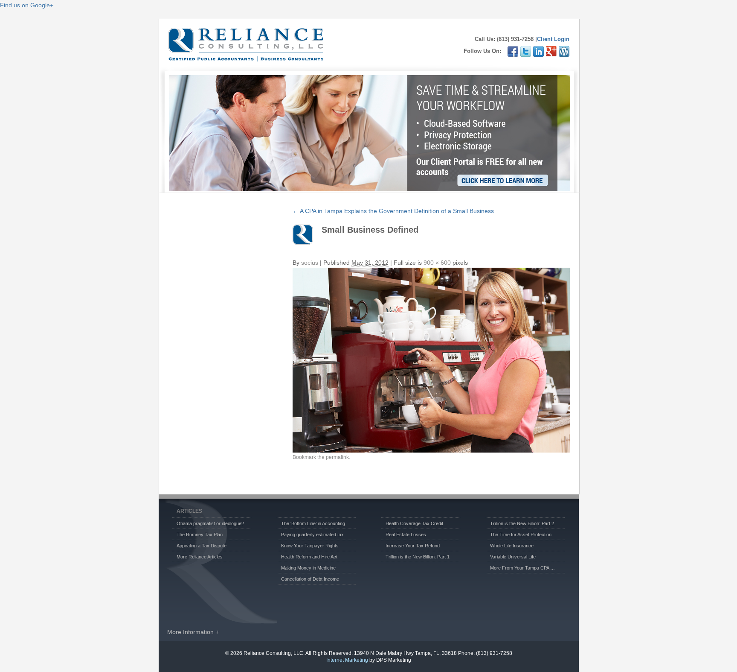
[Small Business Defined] (431, 360)
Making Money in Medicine (308, 567)
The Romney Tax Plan (200, 534)
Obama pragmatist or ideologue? (210, 523)
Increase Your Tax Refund (413, 545)
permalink (337, 457)
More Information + (193, 631)
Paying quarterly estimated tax (312, 534)
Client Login (553, 39)
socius (309, 262)
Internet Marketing (347, 660)
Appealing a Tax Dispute (201, 545)
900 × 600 (437, 262)
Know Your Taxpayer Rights (310, 545)
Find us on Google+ (26, 5)
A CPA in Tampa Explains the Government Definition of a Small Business (393, 210)
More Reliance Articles (200, 556)
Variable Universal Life (513, 556)
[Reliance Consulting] (245, 57)
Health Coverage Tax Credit (414, 523)
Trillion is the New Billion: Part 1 (418, 556)
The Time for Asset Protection (520, 534)
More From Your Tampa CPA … (522, 567)
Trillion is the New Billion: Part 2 (522, 523)
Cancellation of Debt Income (310, 578)
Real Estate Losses (406, 534)
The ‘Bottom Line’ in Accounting (313, 523)
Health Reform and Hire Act (309, 556)
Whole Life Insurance (512, 545)
